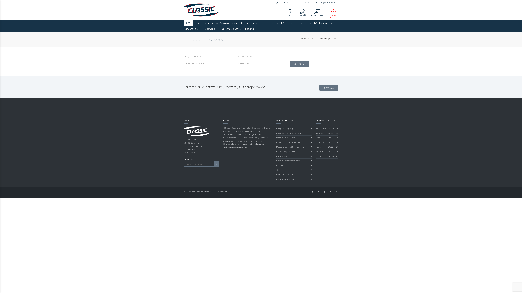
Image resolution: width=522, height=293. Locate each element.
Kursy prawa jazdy (284, 128)
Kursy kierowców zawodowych (290, 133)
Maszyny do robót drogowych (314, 23)
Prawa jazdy (201, 23)
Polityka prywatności (285, 179)
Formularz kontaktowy (286, 174)
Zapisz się (299, 64)
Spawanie (210, 29)
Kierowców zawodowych (224, 23)
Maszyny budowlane (251, 23)
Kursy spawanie (283, 156)
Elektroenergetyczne (230, 29)
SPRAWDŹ (329, 88)
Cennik (279, 170)
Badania (249, 29)
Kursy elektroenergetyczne (288, 161)
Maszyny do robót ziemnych (280, 23)
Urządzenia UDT (193, 29)
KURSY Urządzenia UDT (286, 151)
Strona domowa (306, 38)
